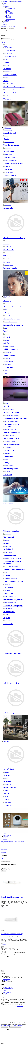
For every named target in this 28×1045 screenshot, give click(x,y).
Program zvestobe (7, 987)
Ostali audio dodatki (10, 93)
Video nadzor (8, 805)
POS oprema (8, 313)
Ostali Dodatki (8, 151)
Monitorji (7, 301)
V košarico (3, 907)
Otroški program (9, 787)
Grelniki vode (8, 549)
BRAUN (8, 15)
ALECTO (8, 7)
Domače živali (8, 769)
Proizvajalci (6, 6)
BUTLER (8, 16)
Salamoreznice (8, 593)
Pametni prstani (9, 157)
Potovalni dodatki (10, 175)
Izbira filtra (3, 870)
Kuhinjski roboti (9, 555)
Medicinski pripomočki (12, 653)
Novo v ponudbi (7, 4)
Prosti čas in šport (7, 128)
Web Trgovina (20, 1006)
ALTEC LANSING (11, 8)
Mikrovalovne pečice (11, 531)
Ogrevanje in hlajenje (11, 412)
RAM (5, 331)
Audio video (6, 203)
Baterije (6, 406)
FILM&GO (6, 127)
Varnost (6, 799)
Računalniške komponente (13, 325)
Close (2, 947)
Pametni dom (6, 741)
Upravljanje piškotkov (8, 988)
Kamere (6, 244)
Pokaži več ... (9, 20)
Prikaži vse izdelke (5, 38)
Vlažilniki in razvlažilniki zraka (15, 418)
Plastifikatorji (8, 450)
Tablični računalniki (10, 349)
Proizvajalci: (3, 852)
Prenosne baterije (10, 75)
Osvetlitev (7, 781)
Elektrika (6, 775)
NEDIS (4, 855)
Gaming (6, 139)
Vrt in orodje (8, 456)
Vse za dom (7, 475)
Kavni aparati (8, 537)
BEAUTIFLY (9, 12)
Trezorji (6, 463)
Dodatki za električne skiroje (14, 238)
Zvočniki (6, 262)
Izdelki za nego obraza (11, 713)
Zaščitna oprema (9, 56)
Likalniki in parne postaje (13, 606)
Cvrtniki (6, 575)
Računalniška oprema (11, 319)
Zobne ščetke (8, 624)
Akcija (4, 3)
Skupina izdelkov (4, 846)
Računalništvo (6, 296)
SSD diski (6, 343)
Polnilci (6, 63)
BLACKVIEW (9, 13)
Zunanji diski (8, 367)
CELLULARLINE (10, 19)
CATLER (8, 17)
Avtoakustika (8, 208)
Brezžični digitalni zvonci (12, 432)
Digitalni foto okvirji (11, 438)
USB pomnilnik (9, 355)
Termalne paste (4, 849)
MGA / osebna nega (8, 503)
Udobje (6, 793)
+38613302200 (11, 26)
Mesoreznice (8, 587)
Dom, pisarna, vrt (7, 401)
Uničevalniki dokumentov (12, 444)
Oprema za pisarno (10, 469)
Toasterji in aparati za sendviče (14, 569)
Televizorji (7, 256)
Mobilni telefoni (9, 50)
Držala (5, 81)
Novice (5, 22)
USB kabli (7, 69)
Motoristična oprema (11, 145)
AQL (7, 10)
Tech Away (7, 99)
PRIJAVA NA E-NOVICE (20, 952)
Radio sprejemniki (10, 268)
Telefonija (5, 46)
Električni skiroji (9, 133)
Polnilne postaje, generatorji (13, 163)
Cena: (2, 858)
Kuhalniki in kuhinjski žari (13, 581)
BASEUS (8, 11)
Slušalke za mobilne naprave (13, 87)
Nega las (6, 618)
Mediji (5, 373)
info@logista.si (4, 26)
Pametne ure (8, 169)
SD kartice (7, 337)
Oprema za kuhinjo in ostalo (13, 599)
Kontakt (5, 24)
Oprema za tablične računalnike (15, 307)
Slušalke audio (8, 250)
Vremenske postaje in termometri (11, 425)
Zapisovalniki (8, 361)
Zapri (2, 970)
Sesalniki (6, 543)
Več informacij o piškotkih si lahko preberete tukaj (12, 1025)
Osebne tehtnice (9, 612)
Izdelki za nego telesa (11, 683)
